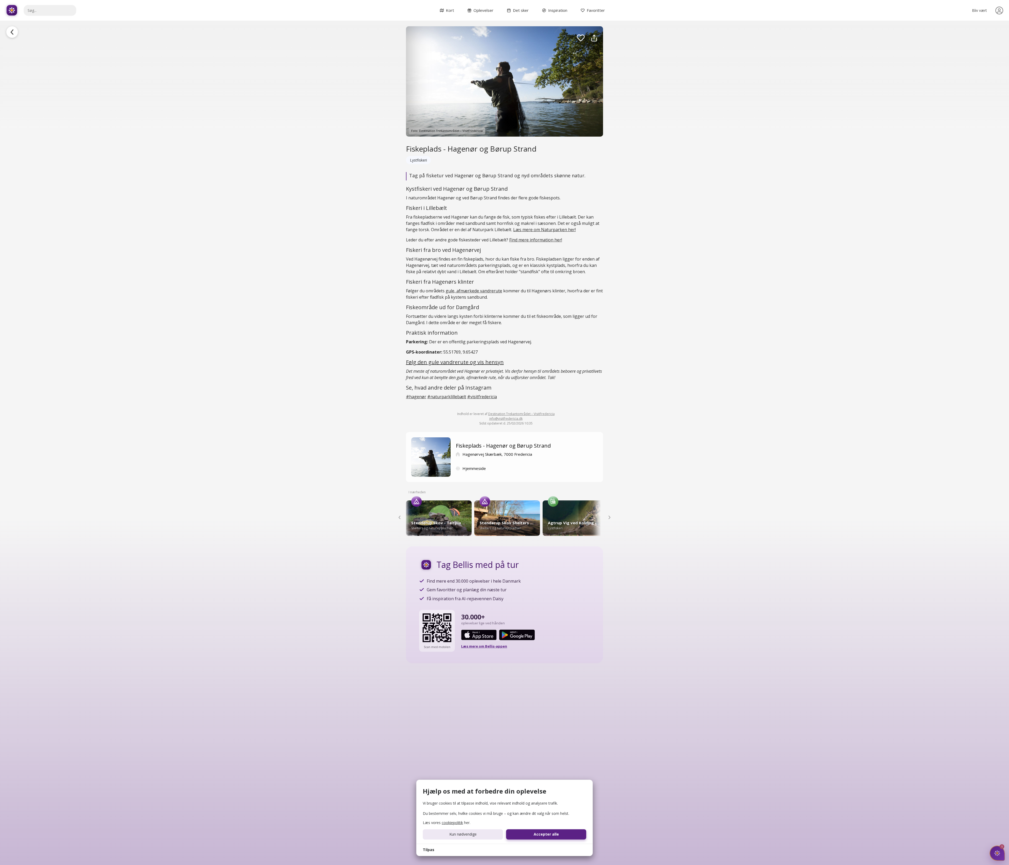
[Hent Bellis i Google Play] (517, 635)
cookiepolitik (452, 822)
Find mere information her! (535, 240)
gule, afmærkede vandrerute (474, 291)
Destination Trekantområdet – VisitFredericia (521, 414)
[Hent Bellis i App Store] (479, 635)
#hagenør (416, 397)
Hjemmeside (474, 468)
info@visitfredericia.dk (506, 418)
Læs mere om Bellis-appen (484, 646)
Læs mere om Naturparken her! (544, 229)
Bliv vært (979, 10)
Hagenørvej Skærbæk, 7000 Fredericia (497, 454)
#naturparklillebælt (446, 397)
